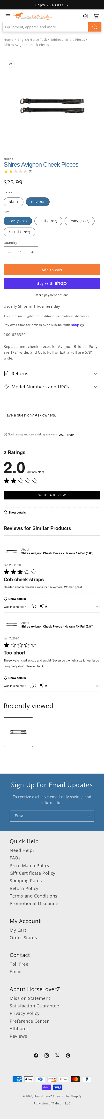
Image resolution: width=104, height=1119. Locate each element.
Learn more (66, 434)
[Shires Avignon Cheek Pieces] (18, 732)
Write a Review (52, 495)
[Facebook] (36, 1056)
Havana (38, 201)
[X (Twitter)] (57, 1056)
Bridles (56, 39)
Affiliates (19, 1028)
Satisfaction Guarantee (34, 1006)
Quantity (10, 242)
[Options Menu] (97, 607)
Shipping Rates (26, 880)
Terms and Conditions (34, 896)
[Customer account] (85, 16)
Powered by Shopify (67, 1096)
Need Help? (22, 850)
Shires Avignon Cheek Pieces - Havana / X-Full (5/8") (57, 553)
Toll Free (19, 964)
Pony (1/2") (79, 221)
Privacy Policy (24, 1013)
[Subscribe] (88, 816)
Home (8, 39)
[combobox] (52, 27)
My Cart (18, 930)
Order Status (23, 937)
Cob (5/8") (18, 221)
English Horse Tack (32, 39)
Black (13, 201)
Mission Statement (30, 998)
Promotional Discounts (35, 903)
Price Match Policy (30, 865)
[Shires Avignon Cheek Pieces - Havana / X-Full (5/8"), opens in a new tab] (11, 551)
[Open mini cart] (96, 16)
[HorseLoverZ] (33, 16)
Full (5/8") (48, 221)
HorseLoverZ (43, 1096)
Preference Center (29, 1021)
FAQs (15, 858)
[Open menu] (7, 16)
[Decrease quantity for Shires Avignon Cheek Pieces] (9, 252)
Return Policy (24, 888)
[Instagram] (46, 1056)
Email (16, 971)
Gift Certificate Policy (32, 873)
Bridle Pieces (75, 39)
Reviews (18, 1036)
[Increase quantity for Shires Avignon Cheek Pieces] (32, 252)
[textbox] (52, 424)
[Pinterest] (68, 1056)
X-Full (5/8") (19, 231)
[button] (52, 373)
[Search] (94, 27)
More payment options (52, 295)
